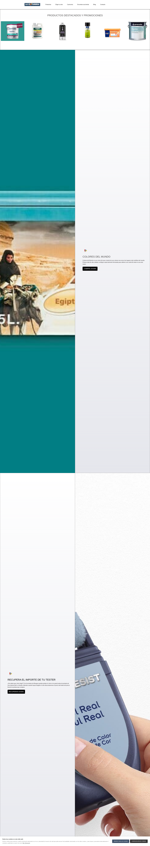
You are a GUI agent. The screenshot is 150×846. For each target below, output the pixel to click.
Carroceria (70, 4)
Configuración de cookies (139, 841)
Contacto (102, 4)
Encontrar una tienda (83, 4)
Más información (26, 843)
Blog (94, 4)
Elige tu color (59, 4)
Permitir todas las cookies (121, 841)
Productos (48, 4)
